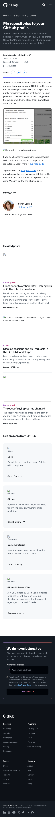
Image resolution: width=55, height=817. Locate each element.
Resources (7, 751)
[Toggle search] (43, 5)
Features (7, 729)
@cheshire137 (24, 55)
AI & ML (6, 345)
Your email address (15, 665)
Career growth (9, 282)
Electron (31, 742)
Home (6, 16)
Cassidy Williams (11, 367)
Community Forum (11, 770)
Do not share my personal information (17, 808)
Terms (22, 805)
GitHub (33, 16)
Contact (6, 784)
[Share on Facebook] (19, 72)
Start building (14, 522)
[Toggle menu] (50, 5)
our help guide (37, 164)
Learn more (13, 564)
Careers (31, 775)
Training (6, 775)
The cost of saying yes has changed (24, 408)
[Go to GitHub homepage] (8, 717)
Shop (30, 784)
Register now (14, 613)
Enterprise (7, 737)
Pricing (6, 746)
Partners (31, 733)
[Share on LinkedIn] (25, 72)
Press (30, 779)
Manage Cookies (40, 805)
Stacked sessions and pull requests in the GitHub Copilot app (25, 350)
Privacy (29, 805)
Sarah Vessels (9, 55)
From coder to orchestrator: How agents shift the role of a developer (27, 287)
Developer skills (19, 16)
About (30, 766)
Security (6, 733)
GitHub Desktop (34, 746)
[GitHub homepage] (5, 5)
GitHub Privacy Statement (25, 685)
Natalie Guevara (10, 307)
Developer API (34, 729)
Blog (14, 5)
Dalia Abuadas (10, 423)
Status (6, 779)
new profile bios (28, 170)
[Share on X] (13, 72)
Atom (30, 737)
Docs (5, 766)
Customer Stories (10, 742)
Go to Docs (13, 476)
